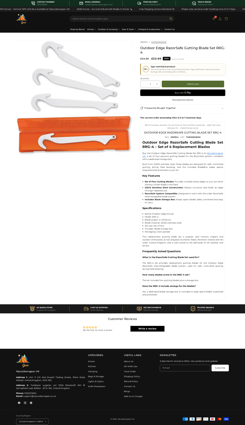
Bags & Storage (96, 376)
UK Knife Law (130, 366)
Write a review (147, 328)
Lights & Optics (96, 381)
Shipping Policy (132, 376)
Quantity (144, 78)
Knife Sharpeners (96, 386)
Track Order (130, 371)
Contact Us (169, 29)
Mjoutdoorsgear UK (126, 419)
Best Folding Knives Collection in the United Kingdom (175, 125)
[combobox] (120, 18)
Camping (92, 371)
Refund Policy (131, 381)
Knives (91, 361)
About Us (128, 361)
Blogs (127, 391)
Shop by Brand (77, 29)
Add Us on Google (133, 396)
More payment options (182, 100)
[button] (226, 19)
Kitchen (92, 366)
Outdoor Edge (158, 42)
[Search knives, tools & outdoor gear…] (171, 18)
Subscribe (220, 368)
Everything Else (189, 128)
